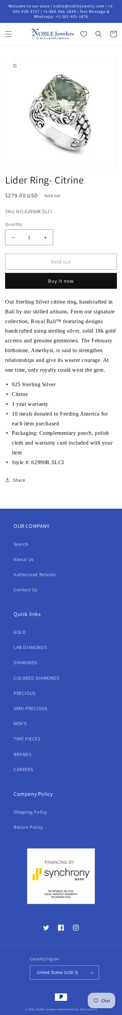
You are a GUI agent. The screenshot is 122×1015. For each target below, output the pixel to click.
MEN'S (20, 724)
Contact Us (26, 590)
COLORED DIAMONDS (36, 678)
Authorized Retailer (35, 574)
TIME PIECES (27, 739)
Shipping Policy (30, 812)
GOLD (20, 632)
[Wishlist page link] (83, 34)
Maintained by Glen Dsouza (78, 1009)
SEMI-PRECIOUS (30, 708)
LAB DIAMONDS (30, 647)
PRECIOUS (25, 693)
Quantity (13, 224)
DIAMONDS (25, 662)
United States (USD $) (57, 972)
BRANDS (23, 754)
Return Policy (28, 827)
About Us (24, 559)
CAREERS (23, 769)
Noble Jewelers (47, 1009)
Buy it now (61, 281)
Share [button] (19, 480)
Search (21, 544)
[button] (8, 34)
